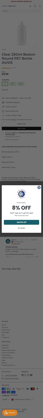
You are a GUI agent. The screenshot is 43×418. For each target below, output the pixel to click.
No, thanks (21, 228)
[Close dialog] (38, 187)
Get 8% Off (21, 222)
